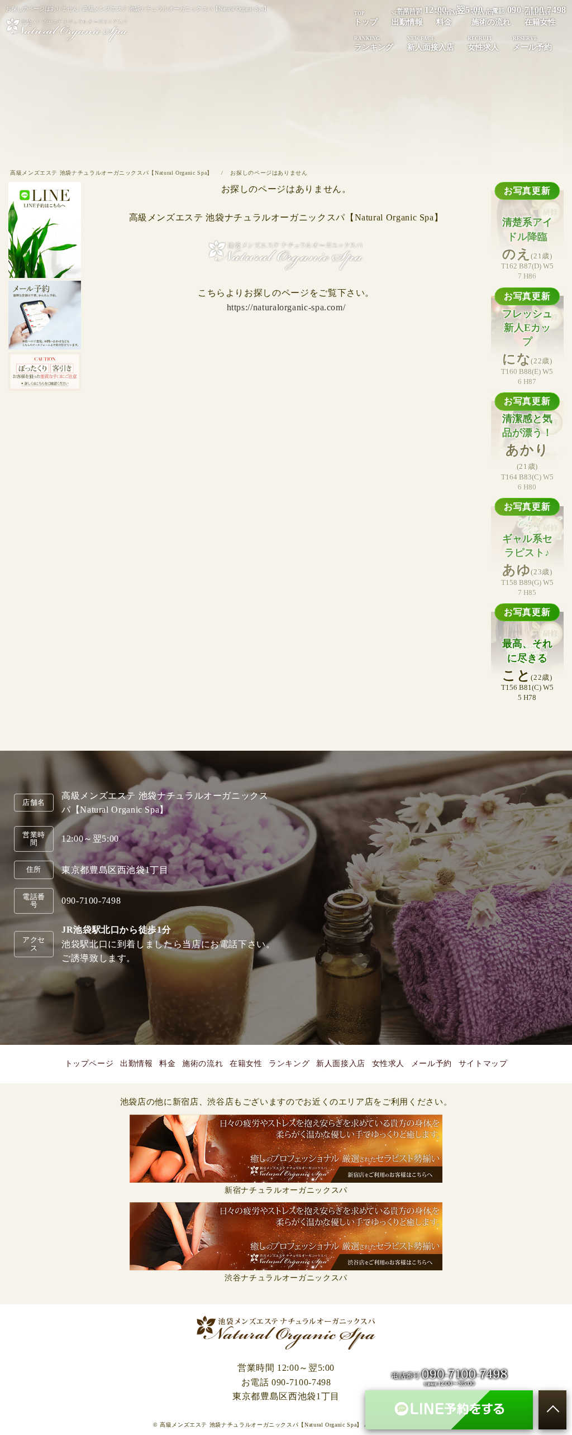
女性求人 (483, 43)
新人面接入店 (430, 43)
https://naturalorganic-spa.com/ (286, 307)
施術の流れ (491, 18)
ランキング (373, 43)
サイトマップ (483, 1063)
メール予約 (532, 43)
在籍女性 (540, 18)
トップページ (89, 1063)
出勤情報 (407, 18)
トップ (366, 18)
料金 (446, 18)
